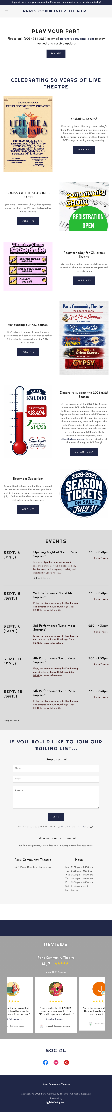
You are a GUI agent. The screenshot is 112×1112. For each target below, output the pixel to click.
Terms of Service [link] (82, 827)
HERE (36, 610)
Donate (56, 53)
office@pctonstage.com (73, 439)
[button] (11, 11)
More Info (84, 150)
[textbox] (56, 768)
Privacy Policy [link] (66, 827)
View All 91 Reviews (56, 972)
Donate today (84, 452)
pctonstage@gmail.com (77, 39)
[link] (56, 12)
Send (56, 817)
